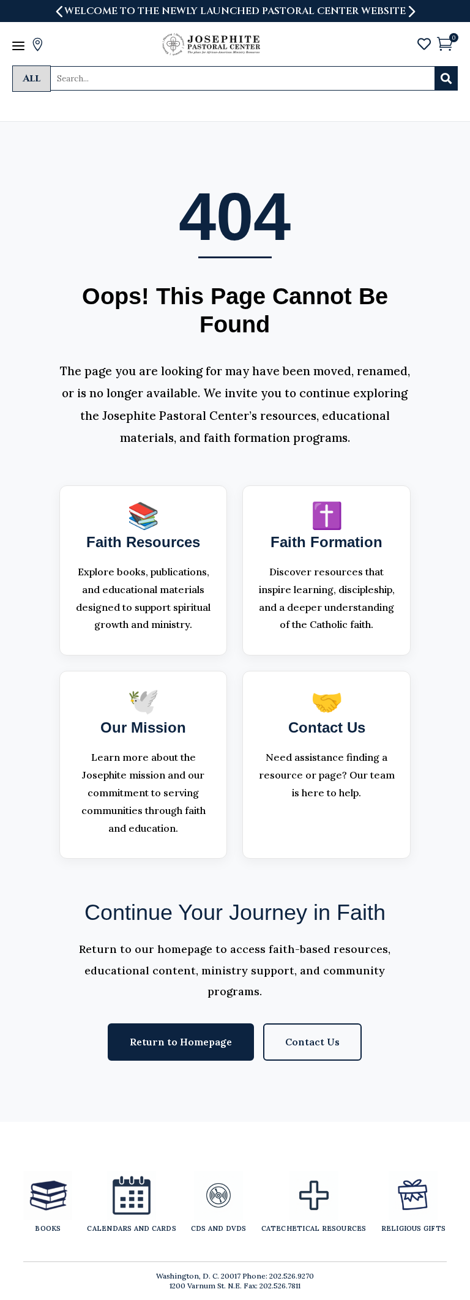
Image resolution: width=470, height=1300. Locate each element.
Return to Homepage (181, 1042)
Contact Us (312, 1042)
